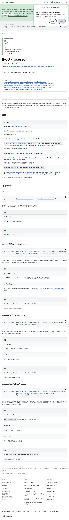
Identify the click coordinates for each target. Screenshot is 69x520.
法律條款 (18, 511)
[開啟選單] (3, 2)
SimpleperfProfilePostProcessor (13, 87)
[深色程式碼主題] (66, 197)
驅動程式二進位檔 (7, 497)
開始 (61, 21)
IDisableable (15, 66)
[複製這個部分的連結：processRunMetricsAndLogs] (27, 315)
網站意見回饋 (36, 511)
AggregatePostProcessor (11, 82)
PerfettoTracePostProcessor (46, 85)
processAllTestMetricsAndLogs (14, 143)
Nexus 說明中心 (51, 488)
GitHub (4, 500)
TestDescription (22, 145)
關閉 (52, 21)
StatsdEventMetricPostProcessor (13, 89)
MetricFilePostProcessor (11, 85)
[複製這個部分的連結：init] (6, 192)
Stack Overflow (51, 497)
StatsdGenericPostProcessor (33, 89)
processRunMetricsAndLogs (13, 158)
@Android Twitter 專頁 (30, 482)
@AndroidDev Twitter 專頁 (31, 485)
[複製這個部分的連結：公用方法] (12, 186)
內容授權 (24, 469)
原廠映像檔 (5, 494)
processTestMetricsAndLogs (13, 172)
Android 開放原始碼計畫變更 (17, 16)
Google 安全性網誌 (29, 491)
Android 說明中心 (52, 482)
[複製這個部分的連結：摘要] (8, 115)
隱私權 (29, 511)
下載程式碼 (5, 488)
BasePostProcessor (40, 82)
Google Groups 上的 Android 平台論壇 (34, 494)
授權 (24, 511)
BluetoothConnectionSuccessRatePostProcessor (18, 84)
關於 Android (6, 511)
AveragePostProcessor (26, 82)
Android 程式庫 (6, 482)
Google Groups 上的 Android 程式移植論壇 (34, 503)
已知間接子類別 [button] (30, 84)
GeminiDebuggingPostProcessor (43, 84)
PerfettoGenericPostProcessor (28, 85)
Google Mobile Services (53, 494)
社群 (13, 511)
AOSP (3, 33)
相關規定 (4, 485)
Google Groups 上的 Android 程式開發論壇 (34, 499)
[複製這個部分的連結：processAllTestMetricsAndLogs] (30, 244)
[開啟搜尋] (44, 2)
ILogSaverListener (28, 66)
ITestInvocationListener (45, 66)
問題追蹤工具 (50, 500)
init (5, 131)
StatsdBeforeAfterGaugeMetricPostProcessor (37, 87)
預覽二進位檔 (6, 491)
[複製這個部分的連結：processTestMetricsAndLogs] (28, 384)
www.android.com (52, 491)
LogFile (41, 145)
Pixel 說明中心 (51, 485)
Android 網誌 (28, 488)
